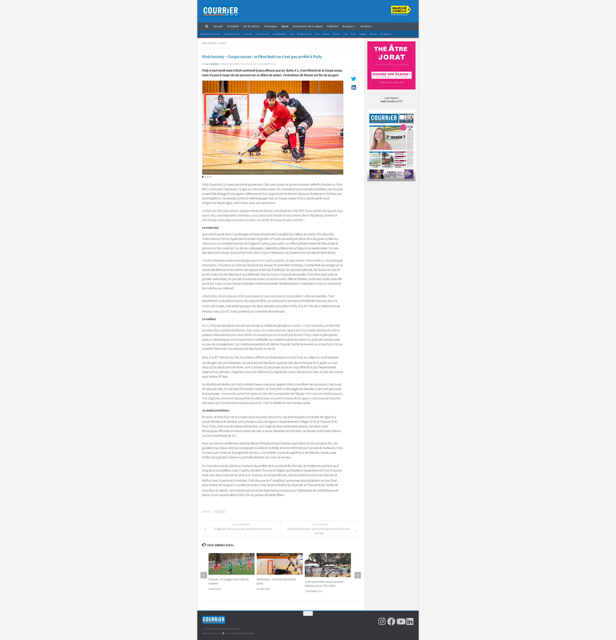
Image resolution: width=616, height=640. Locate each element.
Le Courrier (212, 64)
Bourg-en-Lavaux (231, 33)
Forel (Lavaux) (262, 33)
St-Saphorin (385, 33)
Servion (373, 33)
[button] (340, 126)
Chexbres (247, 33)
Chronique (270, 26)
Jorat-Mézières (279, 33)
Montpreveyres (304, 33)
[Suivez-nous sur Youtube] (401, 621)
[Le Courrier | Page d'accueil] (220, 11)
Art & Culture (251, 26)
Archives (366, 26)
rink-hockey (219, 511)
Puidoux (336, 33)
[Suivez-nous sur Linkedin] (410, 621)
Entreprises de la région (308, 26)
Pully (345, 33)
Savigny (363, 33)
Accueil (218, 26)
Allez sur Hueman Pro (244, 633)
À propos (348, 26)
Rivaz (353, 33)
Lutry (291, 33)
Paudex (325, 33)
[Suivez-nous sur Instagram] (382, 621)
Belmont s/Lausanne (211, 33)
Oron (317, 33)
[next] (358, 575)
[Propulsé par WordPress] (223, 633)
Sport (284, 26)
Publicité (332, 26)
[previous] (204, 575)
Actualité (233, 26)
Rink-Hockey (209, 43)
